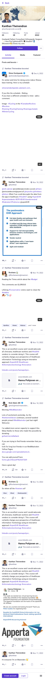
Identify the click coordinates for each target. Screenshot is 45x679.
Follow (20, 48)
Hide (39, 117)
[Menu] (41, 48)
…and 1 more (31, 325)
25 (3, 35)
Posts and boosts (9, 62)
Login (23, 676)
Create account (10, 676)
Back (7, 3)
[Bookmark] (32, 170)
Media (22, 55)
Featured (36, 55)
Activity (8, 55)
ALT (40, 164)
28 (14, 35)
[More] (41, 170)
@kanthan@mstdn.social (10, 29)
